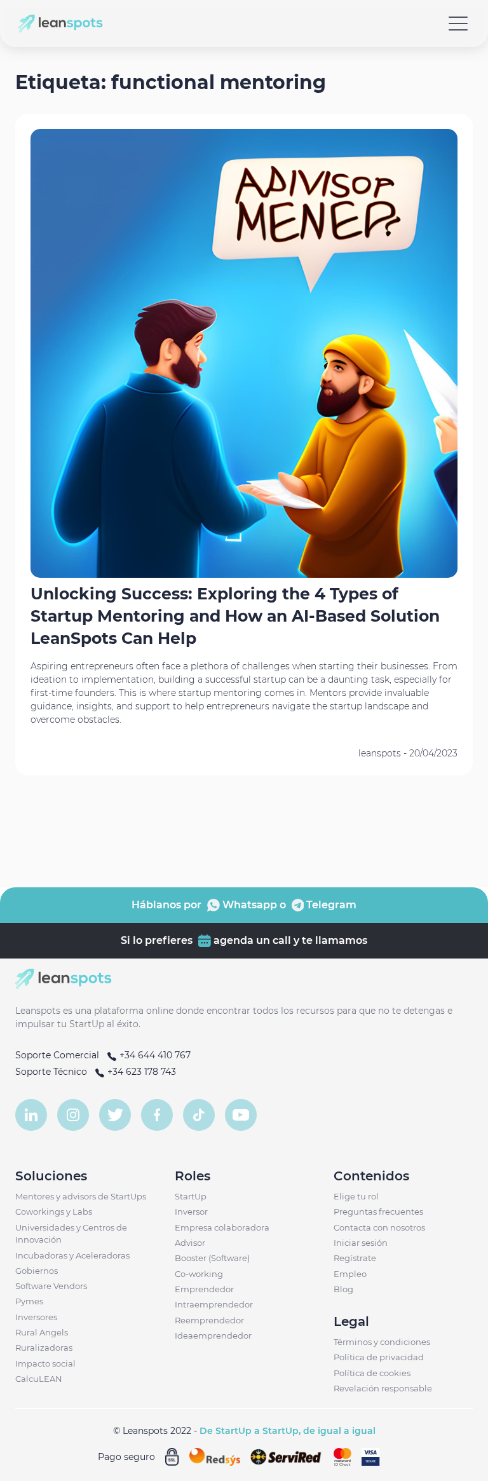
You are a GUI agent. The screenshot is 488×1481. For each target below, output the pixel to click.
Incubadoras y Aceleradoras (72, 1255)
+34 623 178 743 (140, 1071)
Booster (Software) (212, 1258)
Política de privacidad (379, 1357)
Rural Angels (41, 1332)
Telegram (330, 905)
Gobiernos (36, 1271)
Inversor (191, 1211)
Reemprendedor (209, 1320)
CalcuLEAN (38, 1379)
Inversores (36, 1317)
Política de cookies (372, 1373)
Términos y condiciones (382, 1342)
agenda (232, 940)
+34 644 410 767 (154, 1055)
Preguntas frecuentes (378, 1211)
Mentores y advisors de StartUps (80, 1196)
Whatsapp (248, 905)
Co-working (199, 1274)
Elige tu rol (356, 1196)
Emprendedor (204, 1289)
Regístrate (355, 1258)
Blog (343, 1289)
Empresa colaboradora (222, 1227)
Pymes (29, 1301)
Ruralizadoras (43, 1347)
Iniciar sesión (361, 1243)
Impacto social (45, 1363)
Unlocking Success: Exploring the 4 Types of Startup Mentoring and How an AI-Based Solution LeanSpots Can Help (235, 616)
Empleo (350, 1274)
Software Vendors (51, 1286)
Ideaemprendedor (213, 1335)
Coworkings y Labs (53, 1211)
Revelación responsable (383, 1388)
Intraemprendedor (214, 1304)
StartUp (191, 1196)
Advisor (190, 1243)
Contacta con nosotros (379, 1227)
